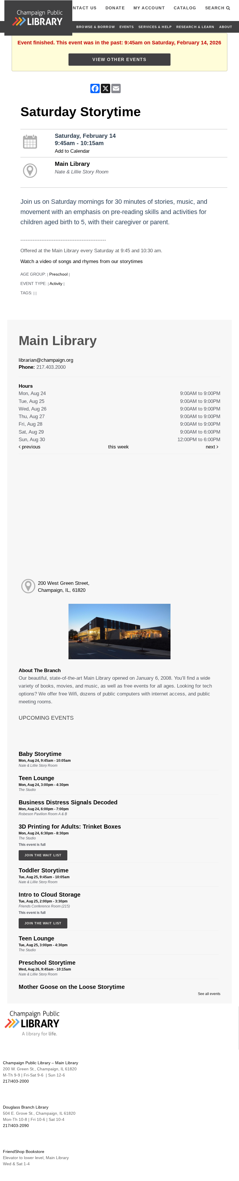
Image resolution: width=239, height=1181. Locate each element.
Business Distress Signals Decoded (68, 802)
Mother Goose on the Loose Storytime (72, 987)
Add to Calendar (72, 151)
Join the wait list (42, 855)
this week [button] (118, 447)
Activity (56, 283)
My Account (149, 8)
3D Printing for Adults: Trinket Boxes (70, 826)
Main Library (72, 164)
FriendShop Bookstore (23, 1151)
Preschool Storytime (47, 962)
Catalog (185, 8)
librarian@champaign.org (46, 360)
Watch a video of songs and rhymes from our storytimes (81, 261)
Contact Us (81, 8)
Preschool (58, 274)
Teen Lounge (36, 778)
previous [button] (30, 447)
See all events (209, 994)
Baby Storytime (40, 754)
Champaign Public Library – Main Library (40, 1062)
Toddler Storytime (43, 870)
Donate (115, 8)
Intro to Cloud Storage (49, 894)
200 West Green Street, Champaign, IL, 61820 (63, 586)
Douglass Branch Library (25, 1107)
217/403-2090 (16, 1125)
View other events (119, 59)
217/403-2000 (16, 1081)
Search (215, 8)
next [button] (211, 447)
